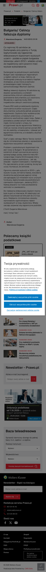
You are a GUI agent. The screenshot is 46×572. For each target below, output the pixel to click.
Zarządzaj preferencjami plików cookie (23, 310)
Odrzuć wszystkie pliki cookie (23, 304)
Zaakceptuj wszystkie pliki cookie (23, 297)
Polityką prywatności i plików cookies (23, 290)
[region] (23, 286)
